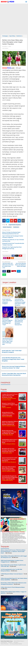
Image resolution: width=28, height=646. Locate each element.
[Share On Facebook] (4, 221)
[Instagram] (4, 258)
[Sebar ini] (4, 271)
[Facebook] (13, 256)
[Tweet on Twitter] (8, 221)
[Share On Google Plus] (11, 221)
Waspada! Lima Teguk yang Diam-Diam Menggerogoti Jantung (12, 247)
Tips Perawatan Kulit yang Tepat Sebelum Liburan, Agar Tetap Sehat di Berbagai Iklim (7, 341)
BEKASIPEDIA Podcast (19, 641)
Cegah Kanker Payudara (15, 224)
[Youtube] (8, 258)
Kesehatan (16, 227)
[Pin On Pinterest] (15, 221)
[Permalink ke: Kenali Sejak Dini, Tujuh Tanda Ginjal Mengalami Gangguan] (7, 292)
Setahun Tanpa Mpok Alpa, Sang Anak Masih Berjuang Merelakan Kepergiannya (20, 321)
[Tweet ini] (9, 271)
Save (14, 271)
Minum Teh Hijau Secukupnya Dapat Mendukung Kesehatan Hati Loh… (11, 233)
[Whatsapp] (4, 274)
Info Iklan (16, 642)
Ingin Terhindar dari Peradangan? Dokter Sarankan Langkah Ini (12, 236)
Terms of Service (4, 643)
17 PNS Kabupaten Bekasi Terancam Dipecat (12, 574)
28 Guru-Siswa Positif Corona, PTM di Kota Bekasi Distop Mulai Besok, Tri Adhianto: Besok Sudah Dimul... (13, 551)
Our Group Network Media (16, 643)
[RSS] (12, 258)
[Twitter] (17, 256)
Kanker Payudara (7, 227)
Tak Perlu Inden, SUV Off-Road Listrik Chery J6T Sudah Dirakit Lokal (7, 264)
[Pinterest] (20, 256)
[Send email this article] (23, 221)
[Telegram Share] (19, 271)
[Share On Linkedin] (19, 221)
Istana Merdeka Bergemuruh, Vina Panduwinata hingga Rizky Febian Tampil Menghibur (20, 302)
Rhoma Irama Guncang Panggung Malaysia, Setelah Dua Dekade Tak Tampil (7, 321)
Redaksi (10, 642)
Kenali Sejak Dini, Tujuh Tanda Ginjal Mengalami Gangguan (7, 301)
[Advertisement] (14, 18)
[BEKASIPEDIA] (7, 1)
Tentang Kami (4, 642)
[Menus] (26, 1)
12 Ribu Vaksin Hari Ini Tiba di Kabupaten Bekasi (13, 587)
